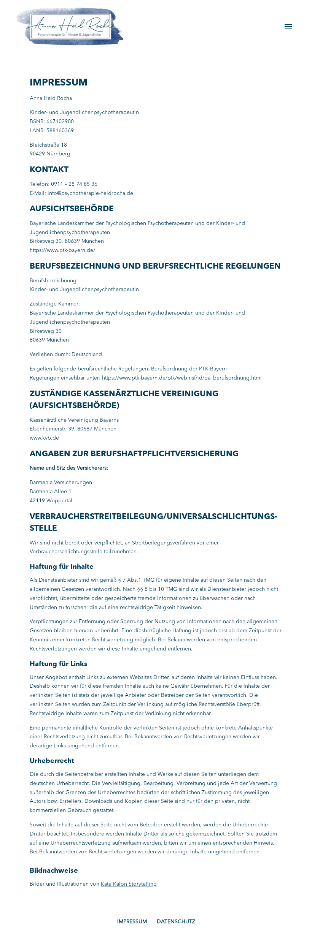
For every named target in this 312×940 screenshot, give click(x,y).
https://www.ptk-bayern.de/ (62, 250)
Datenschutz (176, 921)
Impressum (132, 921)
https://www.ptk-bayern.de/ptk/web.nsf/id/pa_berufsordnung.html (182, 378)
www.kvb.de (44, 438)
